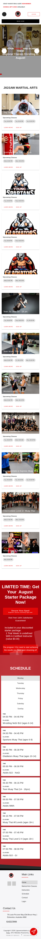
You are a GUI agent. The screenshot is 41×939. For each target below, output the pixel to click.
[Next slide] (36, 51)
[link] (30, 882)
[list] (20, 633)
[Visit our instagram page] (14, 883)
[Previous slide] (4, 51)
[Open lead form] (33, 931)
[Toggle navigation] (4, 14)
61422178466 (11, 921)
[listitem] (20, 678)
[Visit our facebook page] (9, 883)
